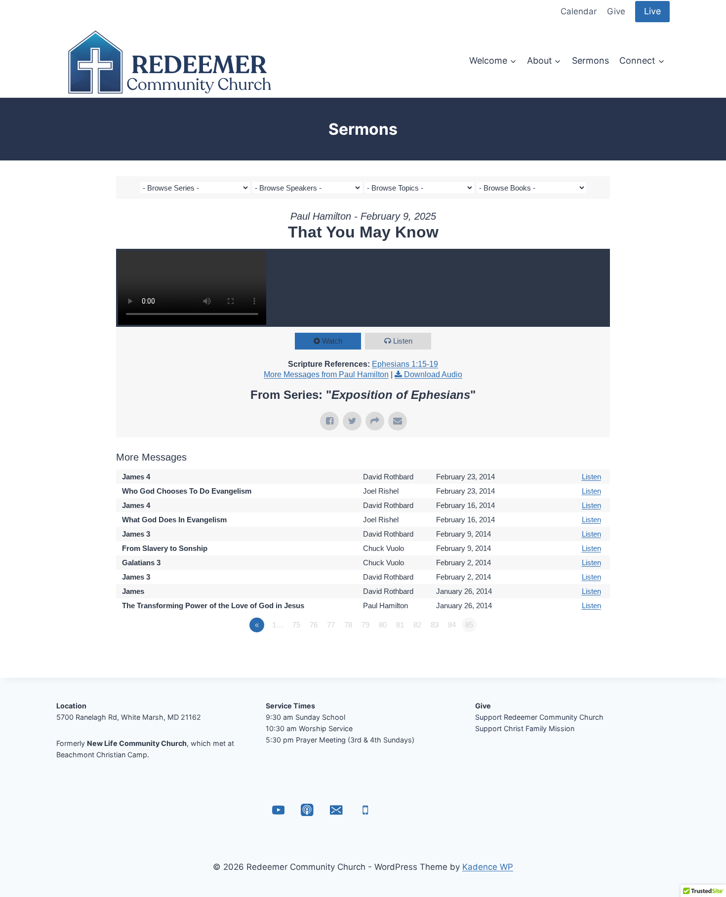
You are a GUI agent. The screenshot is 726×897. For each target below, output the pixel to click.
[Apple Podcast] (307, 809)
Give (616, 11)
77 (331, 625)
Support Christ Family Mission (524, 728)
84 (452, 625)
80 (383, 625)
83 (435, 625)
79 (365, 625)
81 (400, 625)
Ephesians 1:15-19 (405, 364)
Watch (332, 341)
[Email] (336, 809)
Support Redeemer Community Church (539, 717)
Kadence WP (487, 867)
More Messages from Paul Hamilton (326, 374)
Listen (402, 341)
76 (314, 625)
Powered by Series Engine (573, 652)
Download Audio (433, 374)
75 (296, 625)
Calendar (579, 11)
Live (652, 11)
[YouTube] (278, 809)
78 (348, 625)
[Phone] (365, 809)
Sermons (590, 60)
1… (277, 625)
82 (417, 625)
